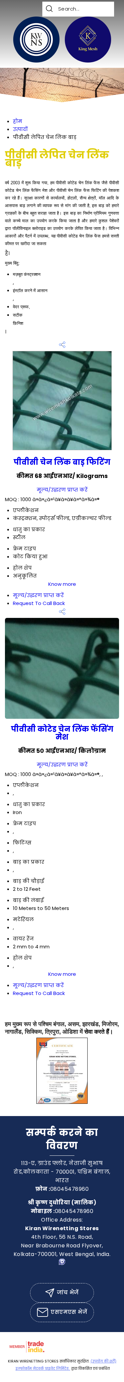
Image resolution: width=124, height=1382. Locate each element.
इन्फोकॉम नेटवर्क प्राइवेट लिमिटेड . (43, 1368)
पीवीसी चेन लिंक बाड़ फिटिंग (62, 462)
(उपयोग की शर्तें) (103, 1361)
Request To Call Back (39, 603)
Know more (62, 584)
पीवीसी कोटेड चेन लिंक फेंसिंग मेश (62, 733)
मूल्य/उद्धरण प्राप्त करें (62, 489)
